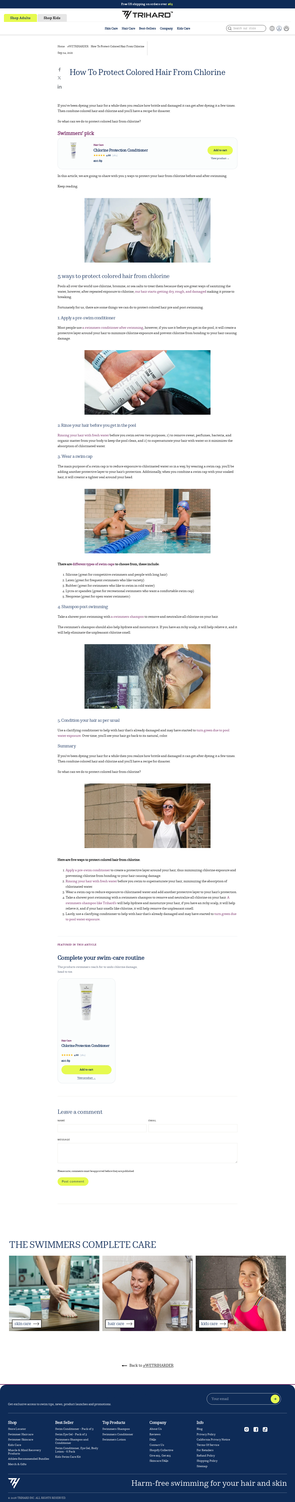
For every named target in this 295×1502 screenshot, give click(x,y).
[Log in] (279, 28)
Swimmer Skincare (20, 1439)
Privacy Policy (206, 1434)
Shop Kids (52, 18)
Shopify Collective (161, 1450)
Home (61, 46)
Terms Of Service (208, 1445)
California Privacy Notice (213, 1439)
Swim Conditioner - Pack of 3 (74, 1429)
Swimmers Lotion (114, 1439)
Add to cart (220, 150)
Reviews (155, 1434)
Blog (200, 1429)
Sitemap (202, 1466)
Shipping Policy (207, 1461)
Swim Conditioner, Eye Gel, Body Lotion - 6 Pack (76, 1449)
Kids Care (183, 28)
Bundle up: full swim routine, (147, 4)
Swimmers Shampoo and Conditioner (71, 1441)
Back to (151, 1365)
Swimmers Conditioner (117, 1434)
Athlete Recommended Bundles (28, 1459)
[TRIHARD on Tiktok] (265, 1429)
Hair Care (128, 28)
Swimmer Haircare (20, 1434)
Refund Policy (206, 1456)
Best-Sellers (147, 28)
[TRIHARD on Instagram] (246, 1429)
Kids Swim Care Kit (68, 1457)
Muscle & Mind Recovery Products (24, 1452)
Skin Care (111, 28)
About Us (156, 1429)
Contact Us (157, 1445)
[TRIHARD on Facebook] (255, 1429)
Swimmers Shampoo (116, 1429)
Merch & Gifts (17, 1464)
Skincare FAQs (159, 1461)
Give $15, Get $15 (160, 1456)
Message (64, 1139)
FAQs (153, 1439)
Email (152, 1120)
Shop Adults (20, 18)
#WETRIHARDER (77, 46)
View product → (220, 158)
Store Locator (17, 1429)
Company (166, 28)
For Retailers (205, 1450)
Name (61, 1120)
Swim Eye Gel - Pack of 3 (71, 1434)
